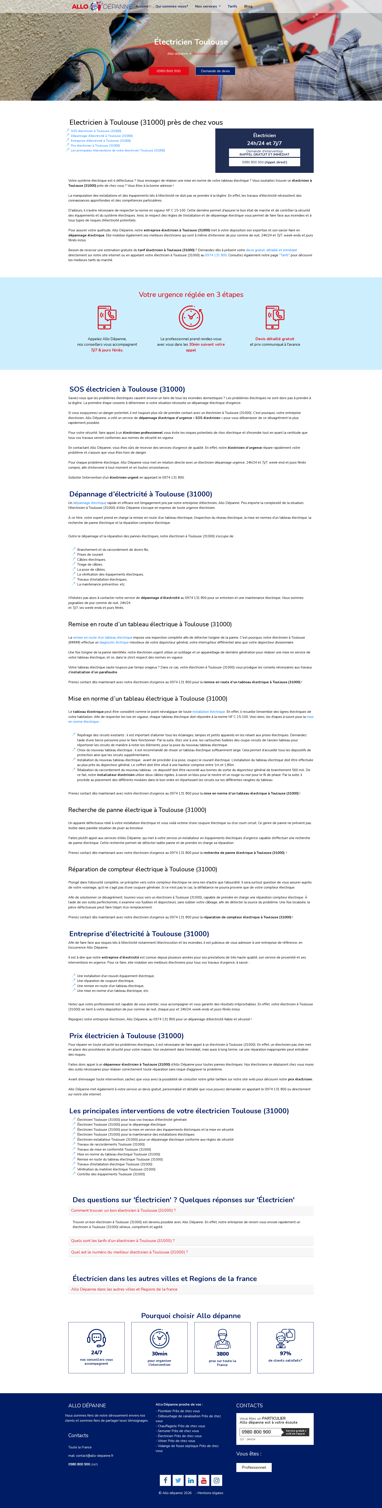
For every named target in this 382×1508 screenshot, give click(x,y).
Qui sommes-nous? (171, 6)
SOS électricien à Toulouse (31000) (96, 131)
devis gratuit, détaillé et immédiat (271, 250)
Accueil (142, 6)
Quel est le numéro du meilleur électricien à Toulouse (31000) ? (129, 1252)
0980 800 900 (169, 71)
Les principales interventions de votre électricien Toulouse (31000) (118, 150)
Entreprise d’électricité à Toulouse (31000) (101, 141)
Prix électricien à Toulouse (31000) (95, 145)
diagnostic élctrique (114, 642)
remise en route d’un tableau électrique (102, 637)
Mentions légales (210, 1493)
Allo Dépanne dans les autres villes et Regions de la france (124, 1289)
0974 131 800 (216, 255)
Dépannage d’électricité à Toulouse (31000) (102, 136)
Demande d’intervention (264, 153)
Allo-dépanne (177, 53)
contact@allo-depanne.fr (94, 1455)
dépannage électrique (90, 503)
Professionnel (254, 1467)
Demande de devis (215, 71)
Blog (248, 6)
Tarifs (232, 6)
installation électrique (209, 712)
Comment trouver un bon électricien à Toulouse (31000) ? (123, 1210)
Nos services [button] (206, 6)
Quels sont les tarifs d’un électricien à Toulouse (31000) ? (123, 1240)
